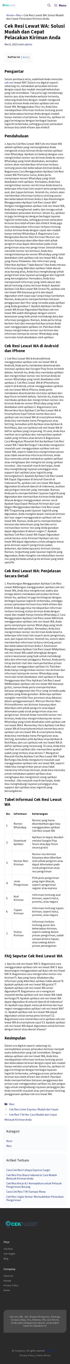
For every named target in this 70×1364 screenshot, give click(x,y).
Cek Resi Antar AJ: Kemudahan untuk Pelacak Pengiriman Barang (34, 1184)
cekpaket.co (51, 1350)
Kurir (9, 1141)
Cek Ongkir (9, 1253)
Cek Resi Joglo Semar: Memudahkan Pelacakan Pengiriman (35, 1198)
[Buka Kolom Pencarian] (49, 5)
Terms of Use (43, 1355)
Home (10, 15)
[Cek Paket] (9, 5)
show (25, 57)
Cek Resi (8, 1248)
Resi (18, 15)
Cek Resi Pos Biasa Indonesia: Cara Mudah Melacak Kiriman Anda (31, 1176)
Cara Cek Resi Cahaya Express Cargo (28, 1170)
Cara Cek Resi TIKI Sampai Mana (26, 1191)
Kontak (7, 1280)
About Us (8, 1275)
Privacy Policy (11, 1285)
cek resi (9, 82)
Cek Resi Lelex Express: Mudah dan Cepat (34, 1109)
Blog (6, 1258)
